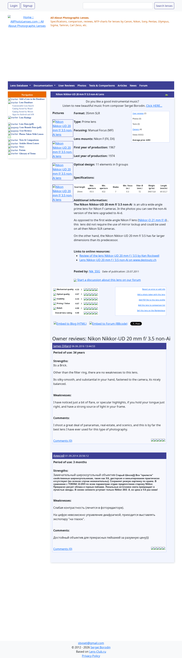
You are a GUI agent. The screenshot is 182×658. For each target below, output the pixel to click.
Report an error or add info (153, 289)
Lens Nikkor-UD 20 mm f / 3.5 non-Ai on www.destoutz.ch (117, 260)
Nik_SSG (94, 271)
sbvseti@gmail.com (91, 643)
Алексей (59, 456)
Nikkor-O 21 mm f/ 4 (152, 220)
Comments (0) (62, 441)
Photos (81, 85)
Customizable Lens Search (23, 106)
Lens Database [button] (19, 85)
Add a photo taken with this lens (151, 294)
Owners (136, 129)
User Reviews (66, 85)
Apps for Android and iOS (23, 114)
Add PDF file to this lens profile (152, 300)
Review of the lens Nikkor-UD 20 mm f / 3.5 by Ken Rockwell (119, 256)
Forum (143, 85)
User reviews (138, 113)
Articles (122, 85)
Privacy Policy (91, 656)
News (133, 85)
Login (14, 6)
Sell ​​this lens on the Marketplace (151, 310)
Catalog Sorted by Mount (22, 111)
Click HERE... (154, 106)
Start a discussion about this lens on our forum (109, 280)
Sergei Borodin (100, 647)
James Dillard (62, 346)
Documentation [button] (43, 85)
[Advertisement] (91, 56)
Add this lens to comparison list (151, 305)
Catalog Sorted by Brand (22, 108)
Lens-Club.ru (97, 652)
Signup (28, 6)
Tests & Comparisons (102, 85)
